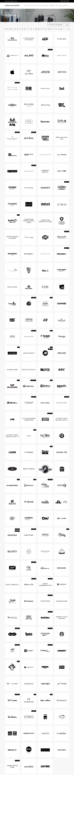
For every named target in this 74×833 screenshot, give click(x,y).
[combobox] (58, 24)
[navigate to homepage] (12, 5)
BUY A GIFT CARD (64, 1)
